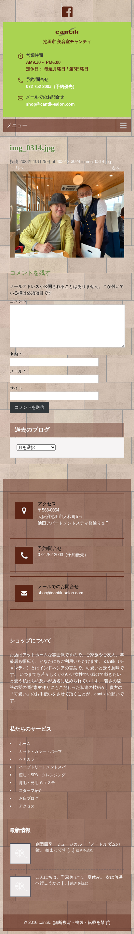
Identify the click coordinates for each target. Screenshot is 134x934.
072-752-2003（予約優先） (51, 86)
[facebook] (67, 11)
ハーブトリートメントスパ (42, 767)
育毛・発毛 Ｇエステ (37, 782)
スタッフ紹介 (30, 790)
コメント (18, 301)
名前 (15, 354)
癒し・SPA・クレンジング (42, 775)
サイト (16, 388)
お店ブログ (28, 798)
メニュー (17, 125)
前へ (17, 168)
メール (18, 371)
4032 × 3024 (68, 161)
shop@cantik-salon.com (50, 104)
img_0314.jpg (98, 161)
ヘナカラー (28, 759)
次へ (118, 168)
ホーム (25, 743)
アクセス (26, 806)
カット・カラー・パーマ (40, 751)
